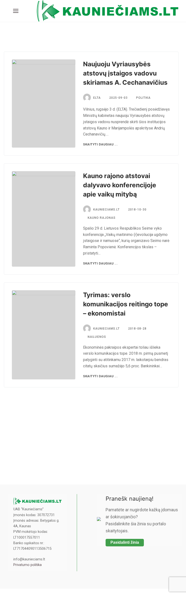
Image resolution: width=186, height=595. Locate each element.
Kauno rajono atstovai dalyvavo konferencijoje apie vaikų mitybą (119, 185)
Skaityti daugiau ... (100, 144)
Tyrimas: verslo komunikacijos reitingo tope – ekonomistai (125, 304)
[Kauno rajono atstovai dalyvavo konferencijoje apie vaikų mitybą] (43, 219)
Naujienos (96, 337)
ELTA (97, 97)
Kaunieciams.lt (106, 209)
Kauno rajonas (101, 217)
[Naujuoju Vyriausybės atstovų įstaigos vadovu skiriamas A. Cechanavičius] (43, 104)
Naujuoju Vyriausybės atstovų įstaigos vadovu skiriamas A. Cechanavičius (125, 73)
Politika (143, 97)
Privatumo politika (27, 565)
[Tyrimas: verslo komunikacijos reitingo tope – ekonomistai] (43, 334)
